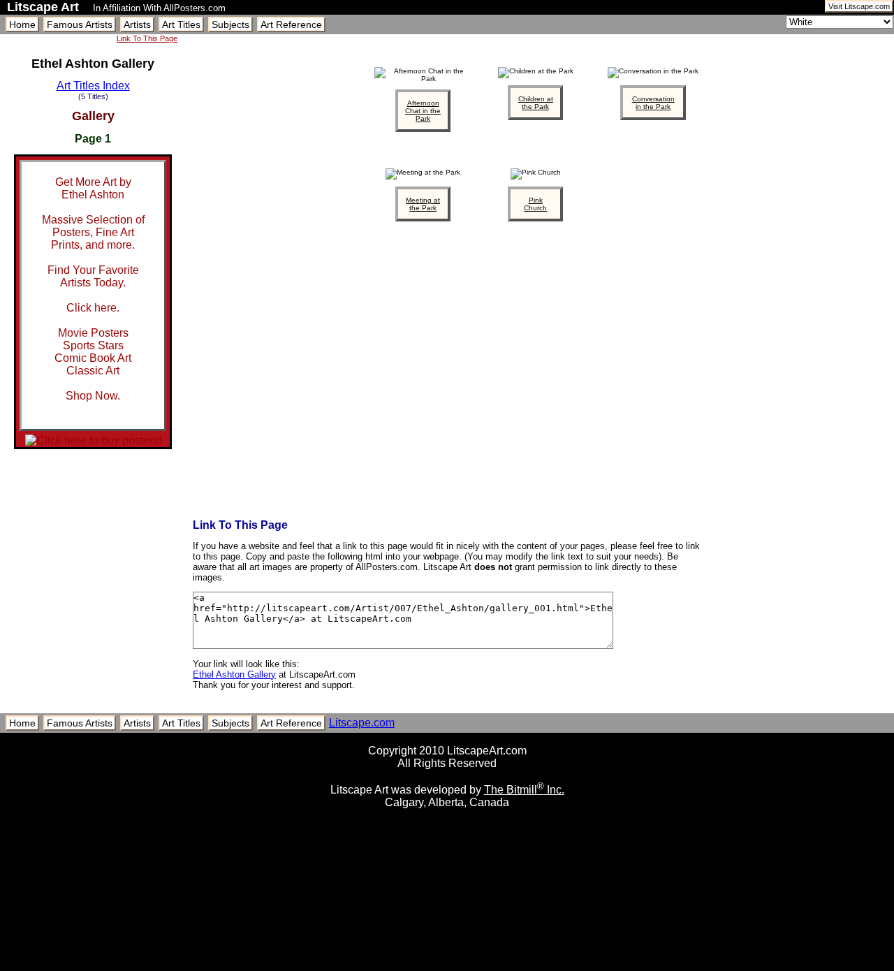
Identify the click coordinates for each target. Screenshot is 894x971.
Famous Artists (79, 24)
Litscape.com (362, 723)
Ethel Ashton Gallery (234, 674)
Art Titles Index (93, 86)
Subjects (230, 24)
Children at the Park (535, 102)
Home (22, 24)
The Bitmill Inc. (524, 790)
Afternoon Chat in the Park (423, 110)
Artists (137, 24)
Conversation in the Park (653, 102)
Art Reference (291, 24)
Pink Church (535, 204)
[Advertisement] (447, 966)
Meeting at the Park (423, 204)
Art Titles (181, 24)
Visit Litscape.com (859, 6)
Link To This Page (147, 38)
